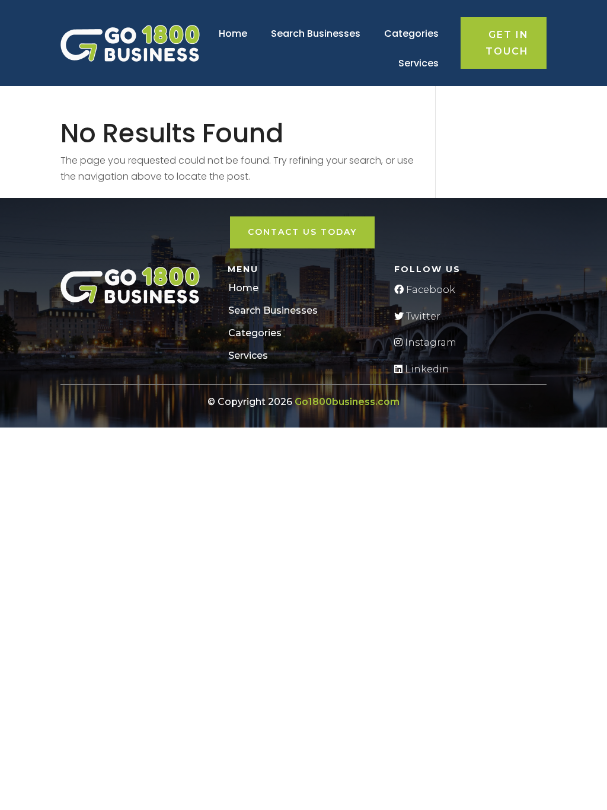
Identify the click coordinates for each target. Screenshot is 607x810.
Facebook (429, 289)
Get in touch (507, 42)
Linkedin (425, 369)
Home (233, 33)
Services (418, 63)
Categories (411, 33)
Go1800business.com (347, 401)
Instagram (429, 342)
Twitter (422, 316)
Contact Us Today (302, 232)
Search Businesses (315, 33)
